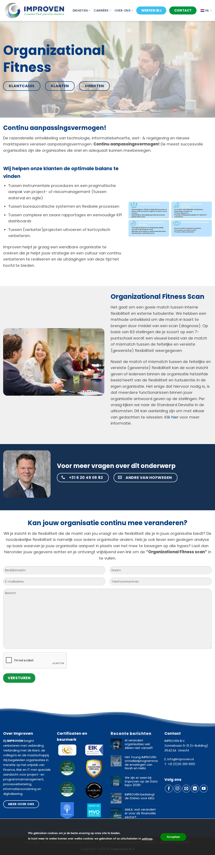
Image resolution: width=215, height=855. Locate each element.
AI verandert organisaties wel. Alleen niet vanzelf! (139, 744)
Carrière (101, 10)
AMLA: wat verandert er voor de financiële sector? (140, 813)
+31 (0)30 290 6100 (181, 764)
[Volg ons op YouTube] (204, 789)
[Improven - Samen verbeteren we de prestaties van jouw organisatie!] (34, 10)
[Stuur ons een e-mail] (186, 789)
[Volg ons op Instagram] (177, 789)
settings (147, 839)
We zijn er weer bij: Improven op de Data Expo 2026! (141, 781)
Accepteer (173, 837)
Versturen (19, 677)
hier (174, 417)
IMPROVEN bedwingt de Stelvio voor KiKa (140, 796)
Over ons (122, 10)
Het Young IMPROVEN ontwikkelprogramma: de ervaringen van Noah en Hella (141, 762)
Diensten (80, 10)
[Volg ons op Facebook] (169, 789)
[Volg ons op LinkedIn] (195, 789)
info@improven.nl (180, 759)
